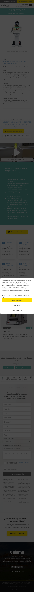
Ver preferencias (17, 310)
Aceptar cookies (17, 300)
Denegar (17, 305)
